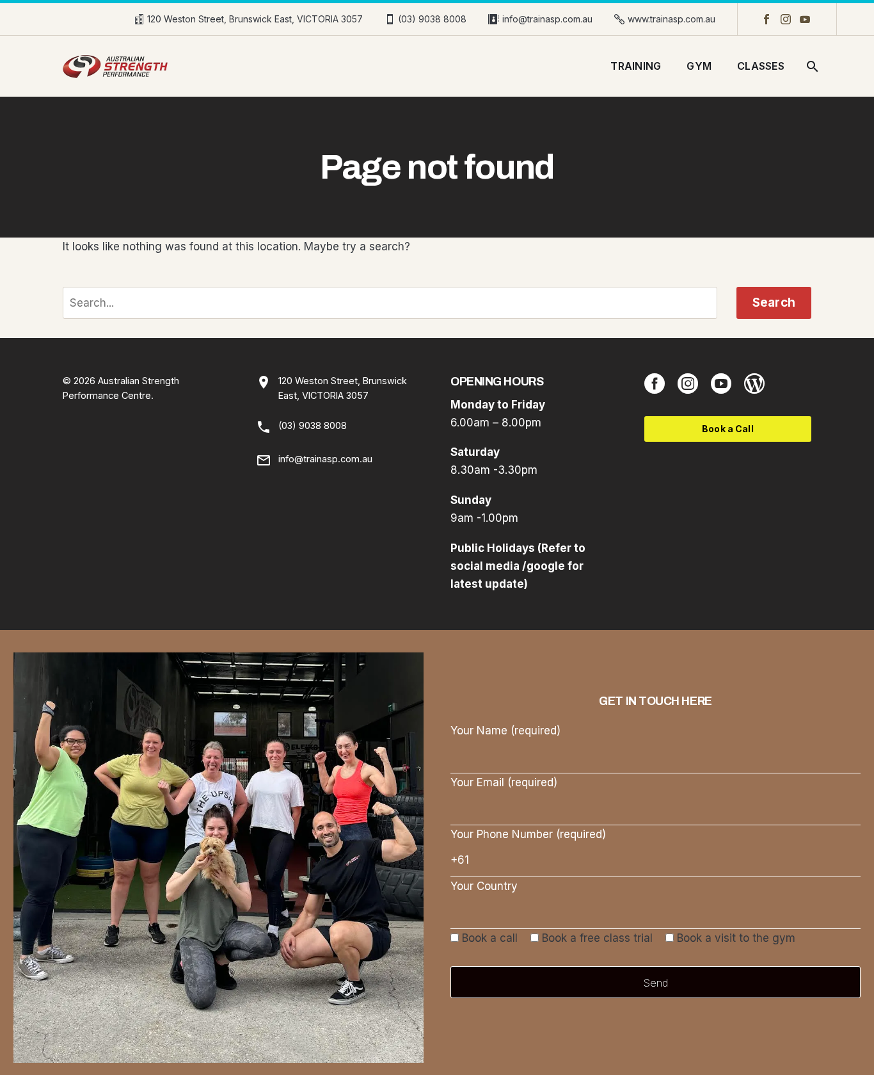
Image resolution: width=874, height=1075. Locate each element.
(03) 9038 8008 (432, 18)
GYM (699, 66)
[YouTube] (804, 19)
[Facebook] (766, 19)
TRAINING (635, 66)
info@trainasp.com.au (547, 18)
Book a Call (728, 428)
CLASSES (760, 66)
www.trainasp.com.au (671, 18)
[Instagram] (785, 19)
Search (773, 302)
